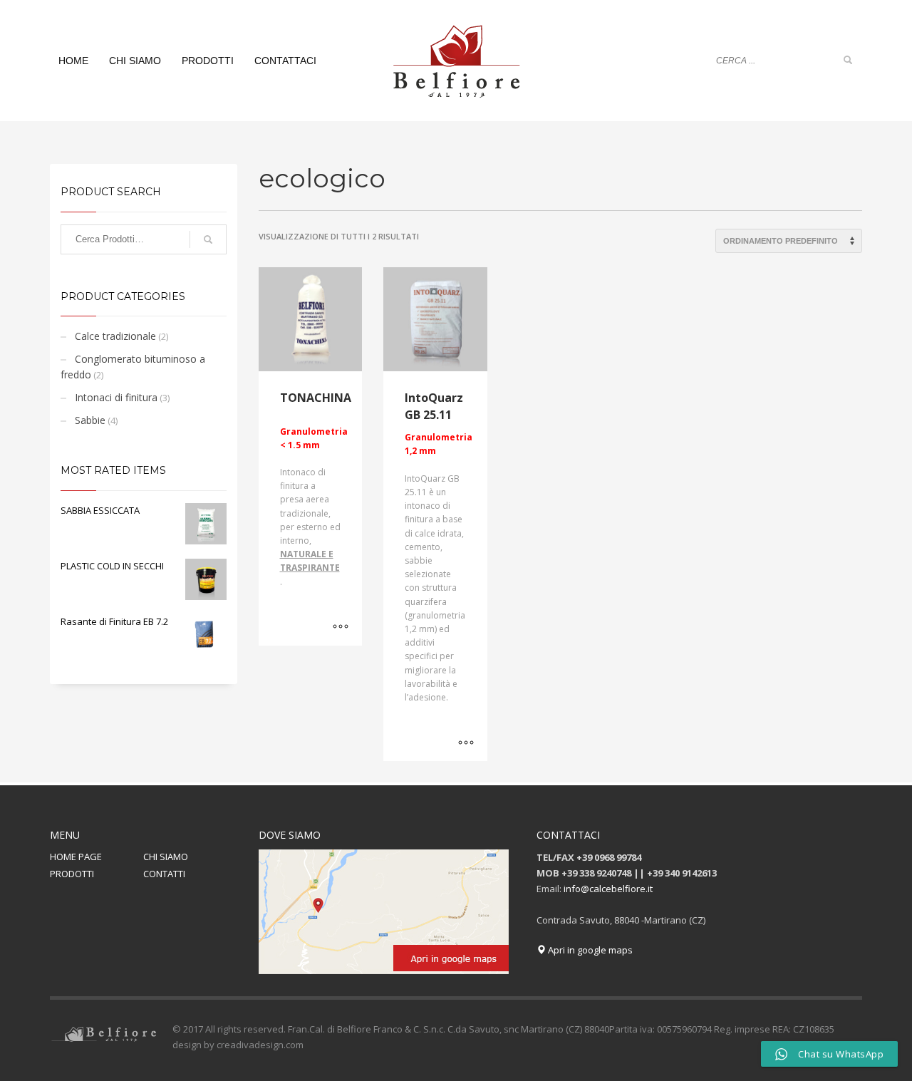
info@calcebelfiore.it (608, 888)
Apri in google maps (589, 949)
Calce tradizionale (115, 336)
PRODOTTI (72, 873)
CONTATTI (164, 873)
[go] (848, 60)
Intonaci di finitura (116, 397)
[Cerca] (208, 239)
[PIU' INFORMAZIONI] (340, 628)
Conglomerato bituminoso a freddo (133, 366)
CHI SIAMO (165, 856)
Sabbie (90, 420)
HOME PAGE (76, 856)
